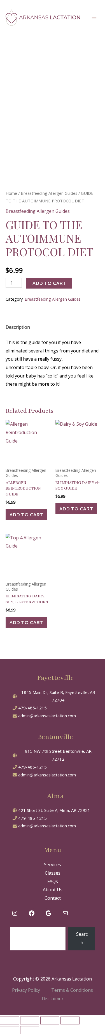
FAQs (52, 881)
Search (82, 938)
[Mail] (65, 913)
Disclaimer (53, 998)
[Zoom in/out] (9, 1020)
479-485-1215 (32, 708)
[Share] (49, 1020)
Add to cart (49, 283)
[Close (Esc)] (70, 1020)
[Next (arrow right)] (29, 1030)
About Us (52, 889)
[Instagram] (15, 913)
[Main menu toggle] (94, 17)
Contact (53, 898)
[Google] (48, 913)
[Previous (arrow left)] (9, 1030)
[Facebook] (32, 913)
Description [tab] (18, 327)
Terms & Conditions (72, 990)
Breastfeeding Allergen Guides (49, 193)
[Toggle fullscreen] (29, 1020)
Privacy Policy (26, 990)
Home (11, 193)
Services (52, 864)
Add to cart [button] (26, 514)
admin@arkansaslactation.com (47, 715)
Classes (52, 873)
